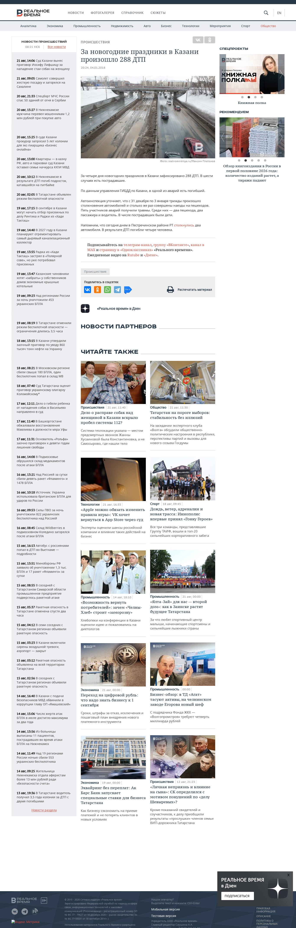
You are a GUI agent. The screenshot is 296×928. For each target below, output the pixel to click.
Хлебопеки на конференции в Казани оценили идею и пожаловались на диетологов (111, 615)
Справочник (132, 13)
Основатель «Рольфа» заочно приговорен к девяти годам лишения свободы (43, 443)
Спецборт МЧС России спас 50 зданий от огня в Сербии (43, 98)
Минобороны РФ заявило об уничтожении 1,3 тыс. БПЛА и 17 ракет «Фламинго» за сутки (42, 569)
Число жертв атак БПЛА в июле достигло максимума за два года (42, 718)
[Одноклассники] (209, 39)
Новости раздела (44, 810)
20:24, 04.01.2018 (93, 68)
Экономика (55, 26)
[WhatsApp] (107, 289)
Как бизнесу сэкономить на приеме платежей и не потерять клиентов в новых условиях (113, 803)
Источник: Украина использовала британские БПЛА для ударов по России (44, 496)
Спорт (245, 26)
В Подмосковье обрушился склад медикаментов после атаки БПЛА (41, 461)
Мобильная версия (165, 909)
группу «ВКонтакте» (171, 244)
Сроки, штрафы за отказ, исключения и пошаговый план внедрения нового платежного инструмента (112, 708)
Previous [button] (223, 74)
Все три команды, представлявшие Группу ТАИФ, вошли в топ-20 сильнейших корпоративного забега (181, 522)
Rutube (133, 255)
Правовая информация (265, 910)
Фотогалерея (102, 13)
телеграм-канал (138, 244)
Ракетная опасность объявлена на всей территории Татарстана (41, 664)
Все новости (57, 47)
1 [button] (242, 97)
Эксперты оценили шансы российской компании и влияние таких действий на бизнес (113, 522)
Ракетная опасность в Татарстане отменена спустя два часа (42, 611)
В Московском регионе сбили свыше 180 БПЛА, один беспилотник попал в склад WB (43, 372)
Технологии (190, 26)
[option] (252, 74)
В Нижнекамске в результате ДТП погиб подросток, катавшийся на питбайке (42, 181)
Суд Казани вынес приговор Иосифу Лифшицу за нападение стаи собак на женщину (43, 64)
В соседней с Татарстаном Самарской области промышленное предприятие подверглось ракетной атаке (41, 591)
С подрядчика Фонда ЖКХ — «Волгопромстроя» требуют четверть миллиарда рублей (180, 707)
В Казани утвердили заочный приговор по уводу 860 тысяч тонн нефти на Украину (41, 345)
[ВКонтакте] (198, 39)
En (279, 13)
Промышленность (87, 26)
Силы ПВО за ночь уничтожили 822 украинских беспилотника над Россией (40, 514)
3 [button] (255, 97)
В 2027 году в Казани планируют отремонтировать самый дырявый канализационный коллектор (43, 236)
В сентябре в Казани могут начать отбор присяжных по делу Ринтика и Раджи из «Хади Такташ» (43, 214)
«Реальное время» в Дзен (118, 308)
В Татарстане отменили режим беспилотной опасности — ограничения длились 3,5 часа (44, 327)
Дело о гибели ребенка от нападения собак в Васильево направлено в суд (43, 407)
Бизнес (166, 26)
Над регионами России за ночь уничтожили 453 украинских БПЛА (43, 300)
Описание (263, 916)
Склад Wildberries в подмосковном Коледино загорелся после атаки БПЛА (43, 532)
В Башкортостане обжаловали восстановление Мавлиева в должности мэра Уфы (42, 425)
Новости (76, 13)
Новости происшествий (44, 42)
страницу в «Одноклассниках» (126, 249)
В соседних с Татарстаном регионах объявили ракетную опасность (41, 682)
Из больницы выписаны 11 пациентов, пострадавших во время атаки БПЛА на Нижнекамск (39, 737)
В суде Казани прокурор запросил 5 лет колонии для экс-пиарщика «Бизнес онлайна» (42, 143)
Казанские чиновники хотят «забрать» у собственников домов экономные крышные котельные (43, 280)
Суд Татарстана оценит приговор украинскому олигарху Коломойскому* (44, 390)
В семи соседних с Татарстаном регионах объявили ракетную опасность (41, 629)
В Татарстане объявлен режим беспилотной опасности (44, 196)
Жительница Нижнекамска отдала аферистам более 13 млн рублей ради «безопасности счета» (41, 777)
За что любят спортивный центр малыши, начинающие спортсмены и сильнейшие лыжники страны (180, 614)
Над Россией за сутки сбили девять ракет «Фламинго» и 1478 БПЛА (42, 478)
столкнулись (184, 225)
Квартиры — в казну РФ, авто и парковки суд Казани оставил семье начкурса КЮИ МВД (43, 163)
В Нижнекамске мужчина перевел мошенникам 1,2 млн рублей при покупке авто (43, 114)
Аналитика (28, 26)
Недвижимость (122, 26)
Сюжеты (158, 13)
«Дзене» (151, 255)
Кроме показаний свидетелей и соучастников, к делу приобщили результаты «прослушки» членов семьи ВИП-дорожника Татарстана (182, 804)
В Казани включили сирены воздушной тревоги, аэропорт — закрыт (41, 647)
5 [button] (265, 160)
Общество (268, 26)
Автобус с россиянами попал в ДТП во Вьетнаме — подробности (43, 549)
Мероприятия (220, 26)
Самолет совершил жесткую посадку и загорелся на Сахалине (41, 82)
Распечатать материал (195, 289)
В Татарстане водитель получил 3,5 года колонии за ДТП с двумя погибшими (43, 797)
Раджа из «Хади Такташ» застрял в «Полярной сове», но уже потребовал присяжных (39, 258)
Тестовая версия (163, 916)
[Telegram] (117, 289)
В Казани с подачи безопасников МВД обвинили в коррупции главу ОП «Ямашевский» (43, 700)
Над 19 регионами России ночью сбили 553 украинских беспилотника (40, 757)
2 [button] (249, 97)
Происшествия (95, 42)
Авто (147, 26)
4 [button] (262, 97)
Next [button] (281, 74)
